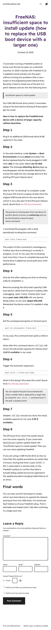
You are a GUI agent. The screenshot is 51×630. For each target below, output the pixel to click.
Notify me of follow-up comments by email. (21, 587)
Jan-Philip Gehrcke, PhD (11, 4)
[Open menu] (40, 3)
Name (5, 565)
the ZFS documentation (31, 204)
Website (37, 565)
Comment (7, 536)
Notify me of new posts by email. (17, 593)
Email (21, 565)
